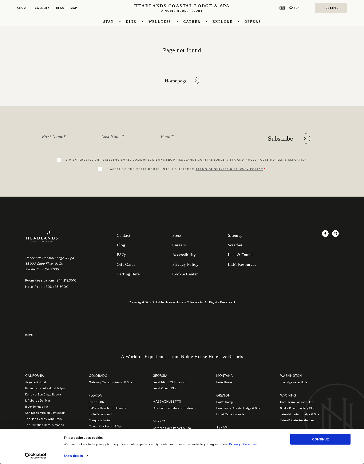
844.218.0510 (66, 280)
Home (29, 334)
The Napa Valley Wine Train (43, 419)
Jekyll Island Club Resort (169, 382)
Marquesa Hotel (100, 420)
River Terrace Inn (36, 406)
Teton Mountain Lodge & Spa (299, 414)
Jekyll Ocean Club (165, 388)
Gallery (42, 8)
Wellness (160, 21)
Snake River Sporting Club (298, 408)
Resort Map (67, 8)
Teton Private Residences (297, 420)
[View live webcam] (283, 8)
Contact (124, 235)
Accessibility (184, 254)
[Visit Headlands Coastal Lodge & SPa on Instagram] (335, 233)
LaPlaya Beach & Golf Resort (108, 408)
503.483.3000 (57, 287)
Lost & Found (240, 254)
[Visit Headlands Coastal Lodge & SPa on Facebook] (325, 233)
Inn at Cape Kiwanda (230, 414)
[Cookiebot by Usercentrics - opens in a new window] (35, 456)
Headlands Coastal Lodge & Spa (238, 408)
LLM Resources (242, 264)
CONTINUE (320, 439)
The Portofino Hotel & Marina (44, 425)
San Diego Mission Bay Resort (45, 413)
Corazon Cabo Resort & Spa (172, 428)
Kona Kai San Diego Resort (43, 394)
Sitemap (235, 235)
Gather (192, 21)
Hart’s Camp (224, 402)
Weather (235, 245)
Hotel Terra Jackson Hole (297, 402)
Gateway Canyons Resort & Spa (110, 382)
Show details (73, 455)
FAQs (122, 254)
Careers (179, 245)
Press (177, 235)
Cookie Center (185, 274)
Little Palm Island (100, 414)
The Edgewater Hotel (294, 382)
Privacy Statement (243, 444)
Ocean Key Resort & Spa (105, 426)
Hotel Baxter (224, 382)
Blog (121, 245)
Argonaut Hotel (35, 382)
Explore (223, 21)
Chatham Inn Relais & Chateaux (174, 408)
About (22, 8)
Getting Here (128, 274)
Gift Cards (126, 264)
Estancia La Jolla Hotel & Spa (45, 388)
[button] (331, 8)
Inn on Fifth (96, 402)
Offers (253, 21)
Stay (108, 21)
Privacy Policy (185, 264)
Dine (131, 21)
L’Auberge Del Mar (37, 400)
